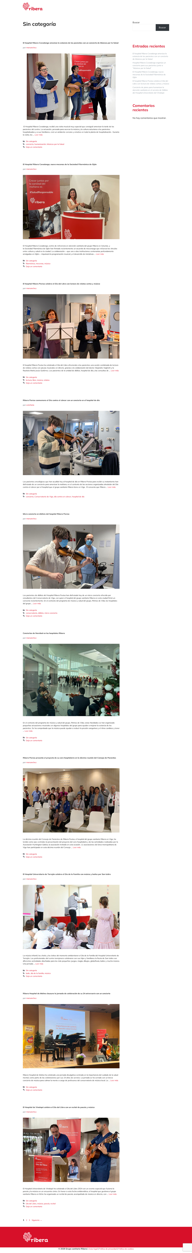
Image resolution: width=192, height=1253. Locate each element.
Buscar (136, 22)
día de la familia (37, 973)
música (47, 263)
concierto (30, 144)
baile (28, 973)
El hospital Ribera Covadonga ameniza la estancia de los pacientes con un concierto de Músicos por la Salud (71, 43)
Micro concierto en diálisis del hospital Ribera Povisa (46, 514)
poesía (47, 1203)
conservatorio (31, 613)
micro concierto (51, 613)
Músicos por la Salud (55, 144)
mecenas (39, 263)
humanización (40, 144)
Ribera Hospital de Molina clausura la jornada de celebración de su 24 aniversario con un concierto (66, 993)
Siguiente (37, 1220)
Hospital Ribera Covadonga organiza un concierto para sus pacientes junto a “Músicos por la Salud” (149, 65)
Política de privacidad (108, 1249)
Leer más (39, 135)
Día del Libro (31, 1203)
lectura (29, 380)
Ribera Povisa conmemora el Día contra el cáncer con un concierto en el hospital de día (61, 400)
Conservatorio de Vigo (43, 496)
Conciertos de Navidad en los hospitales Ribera (44, 633)
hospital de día (78, 496)
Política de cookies (126, 1249)
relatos (47, 380)
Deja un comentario (34, 147)
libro (34, 380)
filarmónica (30, 263)
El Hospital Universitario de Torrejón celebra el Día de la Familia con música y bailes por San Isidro (67, 874)
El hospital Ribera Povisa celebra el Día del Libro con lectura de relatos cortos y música (61, 284)
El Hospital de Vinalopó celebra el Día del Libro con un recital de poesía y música (59, 1107)
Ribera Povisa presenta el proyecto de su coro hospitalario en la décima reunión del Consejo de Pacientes (69, 758)
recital (53, 1203)
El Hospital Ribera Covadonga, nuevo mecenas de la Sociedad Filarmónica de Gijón (60, 164)
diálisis (41, 613)
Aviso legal (93, 1249)
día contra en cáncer (62, 496)
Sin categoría (31, 141)
